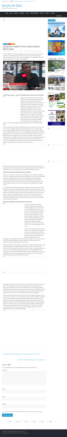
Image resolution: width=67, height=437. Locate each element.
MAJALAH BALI (12, 6)
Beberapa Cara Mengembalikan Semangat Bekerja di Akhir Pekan (20, 354)
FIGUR (11, 13)
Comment (5, 370)
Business (5, 44)
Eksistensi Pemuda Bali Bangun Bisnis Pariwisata (32, 360)
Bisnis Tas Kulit (27, 51)
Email (4, 396)
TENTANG (52, 13)
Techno (42, 13)
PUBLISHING (59, 16)
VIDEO (27, 13)
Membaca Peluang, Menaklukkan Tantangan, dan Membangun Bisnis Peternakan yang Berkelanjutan (35, 1)
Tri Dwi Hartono (39, 51)
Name (4, 389)
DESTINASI (22, 13)
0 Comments (20, 51)
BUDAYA (47, 13)
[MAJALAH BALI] (3, 13)
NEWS (6, 13)
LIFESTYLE (16, 13)
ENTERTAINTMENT (34, 13)
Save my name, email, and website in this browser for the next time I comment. (23, 411)
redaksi (14, 51)
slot (11, 433)
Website (4, 404)
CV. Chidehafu (33, 51)
